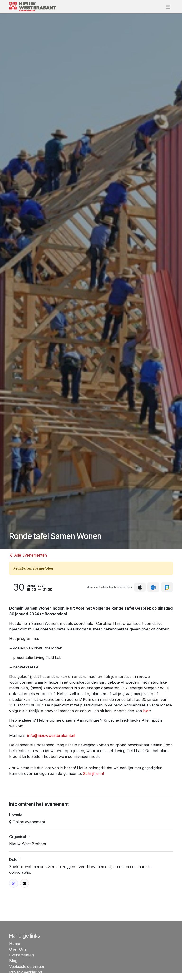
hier (146, 710)
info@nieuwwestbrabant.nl (51, 735)
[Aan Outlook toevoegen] (153, 587)
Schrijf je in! (93, 773)
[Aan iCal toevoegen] (140, 587)
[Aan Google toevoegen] (167, 587)
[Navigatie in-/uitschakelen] (168, 6)
